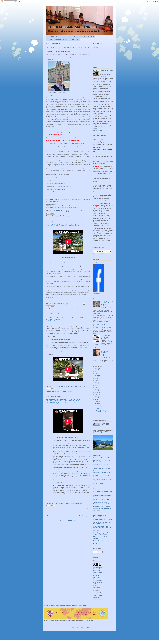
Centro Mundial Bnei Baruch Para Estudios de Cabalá (102, 522)
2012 (96, 380)
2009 (96, 373)
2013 (96, 383)
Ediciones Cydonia (98, 483)
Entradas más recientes (53, 516)
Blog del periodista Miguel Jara (101, 506)
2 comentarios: (75, 211)
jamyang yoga (61, 308)
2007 (96, 369)
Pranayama (70, 391)
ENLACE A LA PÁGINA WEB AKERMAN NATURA (81, 36)
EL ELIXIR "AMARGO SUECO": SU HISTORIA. (107, 337)
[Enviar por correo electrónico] (47, 214)
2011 (96, 378)
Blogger (89, 627)
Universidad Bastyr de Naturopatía (102, 519)
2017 (96, 392)
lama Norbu (69, 308)
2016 (96, 390)
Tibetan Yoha (83, 508)
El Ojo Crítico (96, 543)
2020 (96, 399)
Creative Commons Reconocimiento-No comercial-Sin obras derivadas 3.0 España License (97, 580)
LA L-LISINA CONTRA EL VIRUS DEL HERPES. (107, 303)
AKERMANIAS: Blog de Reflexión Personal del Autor (102, 461)
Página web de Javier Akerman (101, 472)
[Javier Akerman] (98, 291)
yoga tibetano (49, 510)
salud (70, 216)
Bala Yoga (54, 308)
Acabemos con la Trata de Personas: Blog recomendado (101, 502)
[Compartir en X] (50, 214)
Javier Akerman (96, 262)
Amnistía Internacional (99, 513)
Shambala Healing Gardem (72, 508)
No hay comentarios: (75, 304)
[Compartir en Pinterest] (54, 214)
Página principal (97, 43)
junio (98, 406)
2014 (96, 385)
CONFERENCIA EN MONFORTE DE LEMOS (67, 47)
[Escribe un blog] (48, 214)
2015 (96, 387)
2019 (96, 397)
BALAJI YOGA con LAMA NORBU (62, 225)
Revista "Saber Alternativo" (100, 541)
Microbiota (54, 216)
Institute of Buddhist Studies (100, 486)
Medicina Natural (97, 572)
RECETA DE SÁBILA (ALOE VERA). (103, 315)
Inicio (69, 516)
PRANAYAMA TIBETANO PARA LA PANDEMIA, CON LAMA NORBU (63, 401)
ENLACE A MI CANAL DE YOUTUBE (57, 36)
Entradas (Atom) (72, 520)
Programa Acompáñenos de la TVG (102, 499)
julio (98, 408)
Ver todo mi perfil (97, 130)
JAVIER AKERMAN (107, 70)
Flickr (94, 488)
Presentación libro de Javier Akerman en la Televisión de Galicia (102, 526)
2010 (96, 376)
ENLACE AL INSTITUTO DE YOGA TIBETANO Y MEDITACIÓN (63, 39)
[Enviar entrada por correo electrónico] (81, 211)
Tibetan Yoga (76, 308)
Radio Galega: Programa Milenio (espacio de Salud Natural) (102, 533)
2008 (96, 371)
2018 (96, 394)
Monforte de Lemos (63, 216)
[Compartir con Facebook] (52, 214)
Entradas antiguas (84, 516)
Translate (106, 253)
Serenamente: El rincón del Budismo (103, 458)
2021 (96, 401)
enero (98, 403)
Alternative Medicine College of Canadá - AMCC (101, 516)
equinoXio (96, 530)
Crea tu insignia (96, 293)
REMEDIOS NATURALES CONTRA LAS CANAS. (104, 352)
